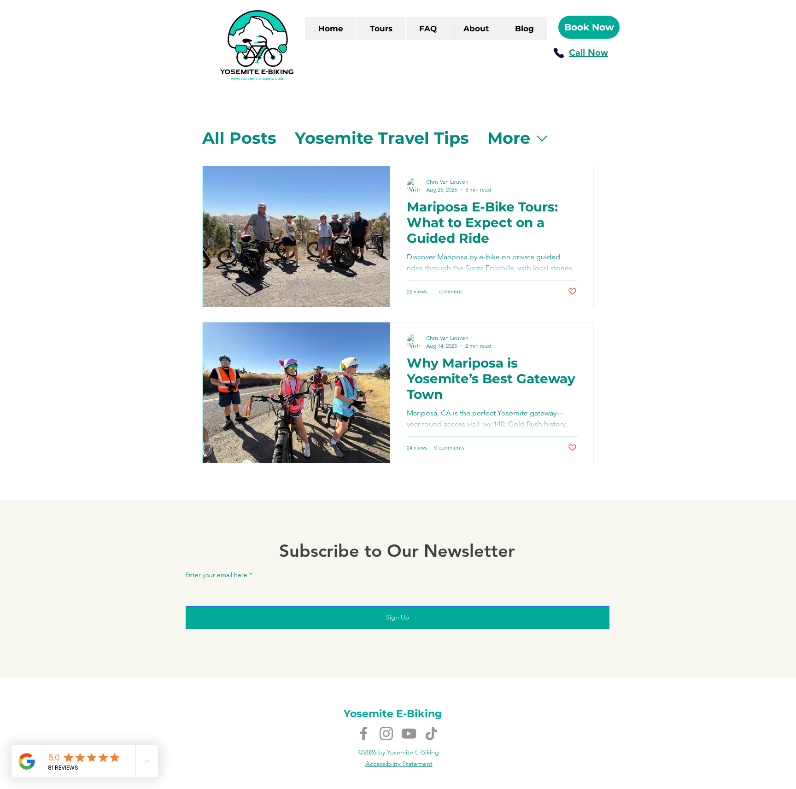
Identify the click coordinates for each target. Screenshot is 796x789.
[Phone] (559, 53)
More (508, 138)
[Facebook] (364, 733)
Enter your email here (216, 575)
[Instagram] (386, 733)
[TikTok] (431, 733)
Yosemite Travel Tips (382, 138)
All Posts (239, 138)
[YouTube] (409, 733)
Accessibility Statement (399, 764)
